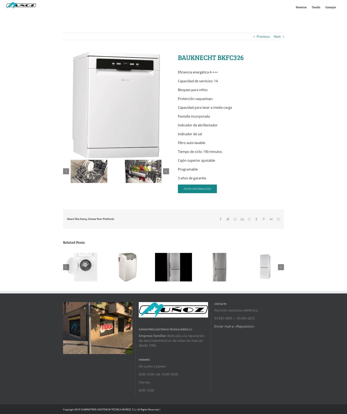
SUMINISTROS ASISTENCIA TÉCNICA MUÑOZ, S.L (108, 409)
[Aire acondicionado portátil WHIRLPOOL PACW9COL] (127, 255)
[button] (66, 171)
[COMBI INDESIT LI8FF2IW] (265, 255)
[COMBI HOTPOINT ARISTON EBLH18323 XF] (219, 255)
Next (277, 36)
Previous (263, 36)
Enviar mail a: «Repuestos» (234, 326)
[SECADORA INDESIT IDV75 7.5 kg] (81, 255)
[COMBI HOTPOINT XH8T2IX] (173, 255)
